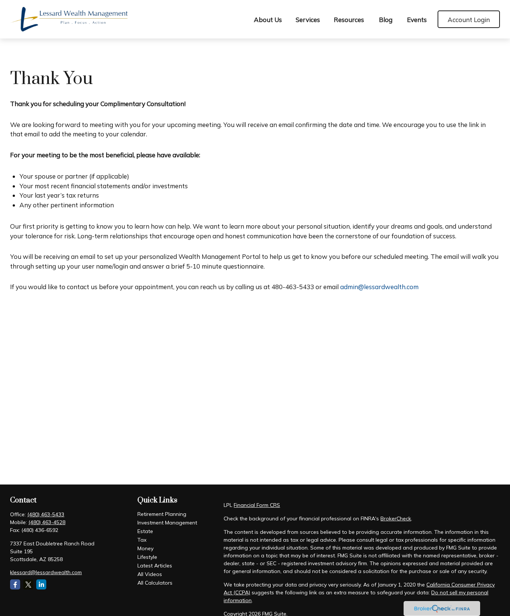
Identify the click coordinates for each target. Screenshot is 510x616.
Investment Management (167, 522)
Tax (141, 539)
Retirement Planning (161, 514)
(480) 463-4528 (46, 522)
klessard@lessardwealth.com (46, 572)
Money (145, 548)
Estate (145, 531)
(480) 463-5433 (45, 514)
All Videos (149, 574)
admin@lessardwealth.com (379, 287)
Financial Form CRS (257, 505)
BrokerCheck (395, 518)
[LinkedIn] (41, 584)
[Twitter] (28, 584)
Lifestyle (147, 557)
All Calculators (154, 582)
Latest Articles (154, 565)
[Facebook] (15, 584)
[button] (268, 19)
